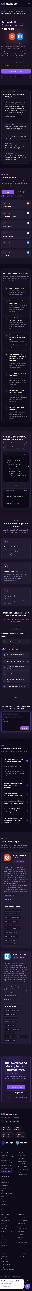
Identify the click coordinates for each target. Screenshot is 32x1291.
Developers (4, 1204)
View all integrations (16, 1093)
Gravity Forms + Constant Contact (13, 910)
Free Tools (4, 1226)
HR (2, 1191)
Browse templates (16, 77)
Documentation (6, 1220)
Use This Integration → (16, 205)
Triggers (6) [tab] (9, 192)
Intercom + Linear (22, 1037)
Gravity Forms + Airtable (11, 921)
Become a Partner (23, 1218)
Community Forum (6, 1231)
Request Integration (7, 1267)
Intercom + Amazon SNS (11, 1018)
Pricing (3, 1242)
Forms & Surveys (9, 895)
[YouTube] (10, 1121)
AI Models (21, 1158)
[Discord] (14, 1121)
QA (2, 1209)
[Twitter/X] (2, 1121)
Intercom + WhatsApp (10, 1021)
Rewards (4, 1245)
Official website (20, 861)
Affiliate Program (23, 1220)
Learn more (8, 899)
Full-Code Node (22, 1164)
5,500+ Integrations (23, 1169)
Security (3, 1248)
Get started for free (16, 71)
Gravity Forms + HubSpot (11, 940)
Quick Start (4, 1218)
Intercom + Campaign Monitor (12, 1029)
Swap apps (17, 628)
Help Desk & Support (10, 995)
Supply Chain (5, 1201)
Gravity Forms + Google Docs (12, 914)
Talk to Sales (5, 1259)
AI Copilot (22, 1174)
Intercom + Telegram (10, 1037)
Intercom (20, 197)
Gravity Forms (20, 11)
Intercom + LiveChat (10, 1040)
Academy (4, 1229)
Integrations (10, 11)
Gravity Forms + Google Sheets (12, 917)
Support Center (6, 1264)
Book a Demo (5, 1261)
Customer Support (6, 1193)
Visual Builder (22, 1156)
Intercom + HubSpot (10, 1014)
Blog (2, 1223)
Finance (3, 1199)
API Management (6, 1168)
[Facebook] (17, 1121)
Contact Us (4, 1256)
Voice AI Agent (22, 1256)
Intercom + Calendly (10, 1025)
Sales (3, 1196)
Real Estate (4, 1185)
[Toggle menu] (29, 3)
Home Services (5, 1182)
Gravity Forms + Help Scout (11, 936)
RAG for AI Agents (6, 1165)
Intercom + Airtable (9, 1033)
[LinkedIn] (6, 1121)
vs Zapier (20, 1234)
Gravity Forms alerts (8, 717)
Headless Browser (23, 1166)
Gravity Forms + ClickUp (11, 932)
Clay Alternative (22, 1242)
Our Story (4, 1240)
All (3, 197)
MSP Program (22, 1223)
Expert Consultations (7, 1269)
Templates (21, 1172)
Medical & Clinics (6, 1188)
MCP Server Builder (7, 1163)
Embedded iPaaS (7, 1171)
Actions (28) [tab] (22, 192)
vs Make (20, 1237)
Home (3, 11)
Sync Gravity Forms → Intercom (10, 714)
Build (23, 728)
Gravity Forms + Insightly (11, 944)
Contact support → (22, 751)
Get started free (17, 1087)
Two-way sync (18, 717)
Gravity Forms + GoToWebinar (12, 929)
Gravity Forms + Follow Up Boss (12, 925)
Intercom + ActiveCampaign (12, 1010)
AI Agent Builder (6, 1160)
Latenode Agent (7, 1156)
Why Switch (21, 1232)
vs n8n (20, 1240)
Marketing (4, 1180)
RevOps (3, 1207)
